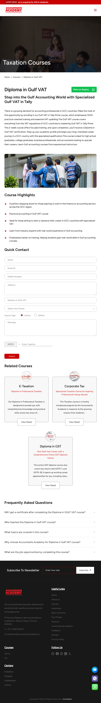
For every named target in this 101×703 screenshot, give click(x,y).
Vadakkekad (10, 680)
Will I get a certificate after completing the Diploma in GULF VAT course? (44, 512)
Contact (55, 635)
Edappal (8, 676)
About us (55, 599)
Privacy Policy (57, 639)
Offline (41, 315)
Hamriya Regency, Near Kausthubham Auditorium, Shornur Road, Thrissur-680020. (22, 621)
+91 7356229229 (14, 629)
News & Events (58, 612)
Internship (56, 608)
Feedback (55, 630)
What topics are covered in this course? (26, 532)
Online (27, 315)
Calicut (7, 685)
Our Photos (56, 617)
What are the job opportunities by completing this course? (36, 552)
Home (7, 77)
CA (5, 658)
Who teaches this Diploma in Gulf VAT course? (30, 522)
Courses (16, 77)
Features (55, 621)
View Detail (26, 422)
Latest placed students (62, 626)
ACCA (7, 653)
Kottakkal (8, 671)
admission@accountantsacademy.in (23, 634)
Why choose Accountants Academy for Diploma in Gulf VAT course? (42, 542)
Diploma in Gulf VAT (33, 77)
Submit (12, 356)
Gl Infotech (67, 699)
